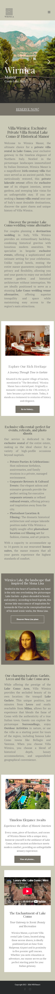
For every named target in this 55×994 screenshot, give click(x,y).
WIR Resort (36, 985)
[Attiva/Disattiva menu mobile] (49, 12)
